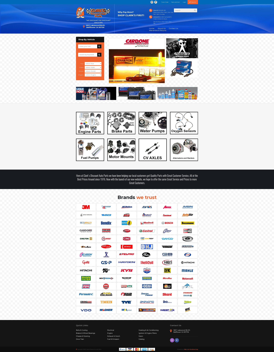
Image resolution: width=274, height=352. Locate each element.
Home (151, 28)
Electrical (110, 330)
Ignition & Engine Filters (148, 333)
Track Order (165, 2)
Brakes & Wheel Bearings (85, 333)
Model (81, 71)
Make (81, 67)
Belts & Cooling (81, 330)
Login (184, 2)
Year (82, 64)
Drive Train (80, 339)
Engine (81, 75)
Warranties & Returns (157, 30)
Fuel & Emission (113, 339)
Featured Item (175, 2)
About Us (161, 28)
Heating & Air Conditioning (149, 330)
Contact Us (173, 28)
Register (193, 2)
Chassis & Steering (83, 336)
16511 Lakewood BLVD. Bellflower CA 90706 (95, 26)
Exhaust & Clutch (113, 336)
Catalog (141, 339)
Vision (141, 336)
